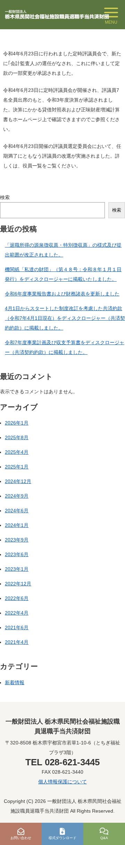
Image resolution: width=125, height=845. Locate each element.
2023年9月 (16, 540)
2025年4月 (16, 452)
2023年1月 (16, 569)
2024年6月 (16, 510)
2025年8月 (16, 437)
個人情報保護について (62, 781)
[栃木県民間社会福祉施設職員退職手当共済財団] (57, 14)
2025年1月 (16, 466)
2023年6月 (16, 554)
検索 (5, 197)
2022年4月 (16, 613)
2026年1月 (16, 423)
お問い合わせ (20, 838)
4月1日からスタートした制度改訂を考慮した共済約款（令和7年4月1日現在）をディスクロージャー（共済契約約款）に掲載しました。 (65, 318)
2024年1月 (16, 525)
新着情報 (14, 682)
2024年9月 (16, 496)
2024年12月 (18, 481)
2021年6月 (16, 627)
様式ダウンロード (62, 838)
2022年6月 (16, 598)
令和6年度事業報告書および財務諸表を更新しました (62, 294)
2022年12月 (18, 583)
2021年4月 (16, 642)
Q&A (104, 838)
